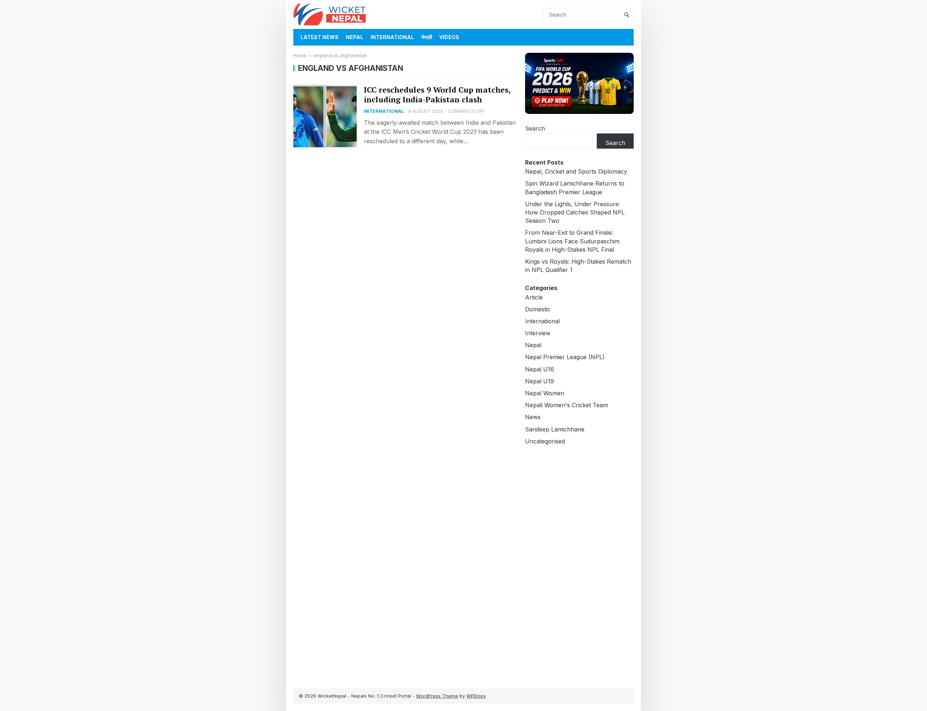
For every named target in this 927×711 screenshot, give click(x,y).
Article (534, 297)
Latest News (320, 37)
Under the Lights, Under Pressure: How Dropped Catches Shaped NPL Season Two (575, 212)
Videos (449, 37)
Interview (537, 333)
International (392, 37)
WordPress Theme (437, 696)
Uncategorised (545, 441)
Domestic (537, 309)
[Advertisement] (579, 563)
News (533, 417)
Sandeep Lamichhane (554, 429)
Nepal (354, 37)
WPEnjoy (476, 696)
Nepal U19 (539, 381)
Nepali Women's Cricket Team (566, 405)
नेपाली (426, 37)
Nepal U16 (539, 369)
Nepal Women (544, 393)
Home (299, 55)
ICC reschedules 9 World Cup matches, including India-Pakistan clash (437, 95)
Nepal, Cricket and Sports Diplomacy (576, 171)
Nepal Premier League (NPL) (565, 357)
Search (535, 128)
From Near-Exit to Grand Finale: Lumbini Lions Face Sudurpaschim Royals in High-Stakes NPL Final (572, 241)
